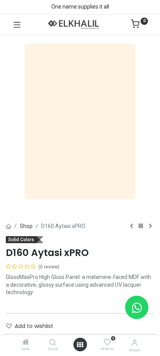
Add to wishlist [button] (34, 326)
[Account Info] (134, 342)
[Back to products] (141, 226)
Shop (26, 226)
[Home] (25, 343)
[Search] (52, 343)
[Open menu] (80, 344)
